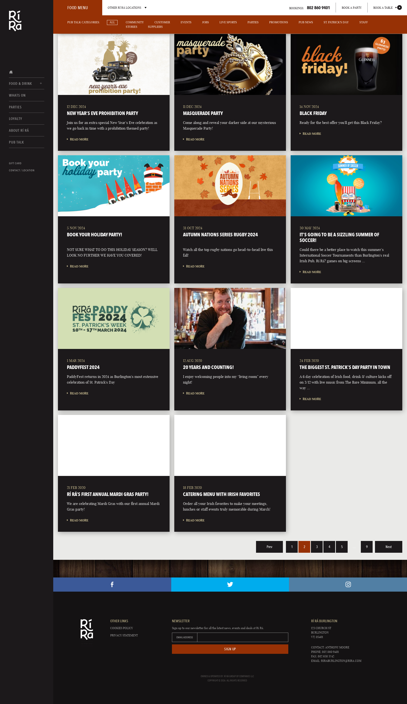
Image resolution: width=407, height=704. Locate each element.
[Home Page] (15, 24)
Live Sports (228, 22)
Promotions (278, 22)
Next (389, 547)
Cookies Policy (121, 628)
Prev (269, 547)
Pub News (306, 22)
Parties (15, 107)
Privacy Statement (124, 635)
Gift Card (15, 163)
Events (186, 22)
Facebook (112, 584)
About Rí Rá (19, 130)
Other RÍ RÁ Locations (124, 7)
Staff (363, 22)
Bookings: (309, 7)
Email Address (184, 637)
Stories (131, 27)
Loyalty (15, 118)
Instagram (348, 584)
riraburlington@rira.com (341, 661)
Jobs (205, 22)
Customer (162, 22)
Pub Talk (16, 142)
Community (135, 22)
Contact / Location (22, 170)
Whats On (17, 95)
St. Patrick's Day (336, 22)
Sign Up (230, 649)
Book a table (383, 7)
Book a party (352, 7)
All (112, 22)
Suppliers (155, 27)
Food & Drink (20, 83)
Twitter (230, 584)
